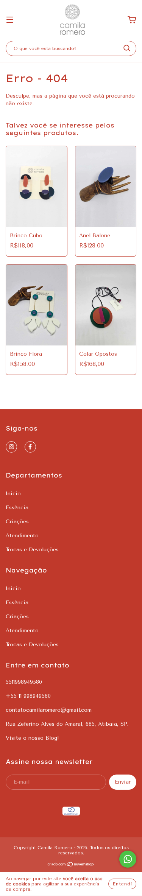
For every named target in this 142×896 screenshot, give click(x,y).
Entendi (122, 884)
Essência (17, 507)
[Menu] (10, 20)
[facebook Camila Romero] (30, 447)
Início (13, 493)
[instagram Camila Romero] (11, 447)
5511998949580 (24, 682)
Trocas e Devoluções (32, 549)
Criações (17, 521)
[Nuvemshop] (71, 865)
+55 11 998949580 (28, 696)
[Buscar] (127, 48)
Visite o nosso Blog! (32, 738)
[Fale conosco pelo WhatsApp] (127, 859)
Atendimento (22, 535)
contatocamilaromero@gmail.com (49, 710)
